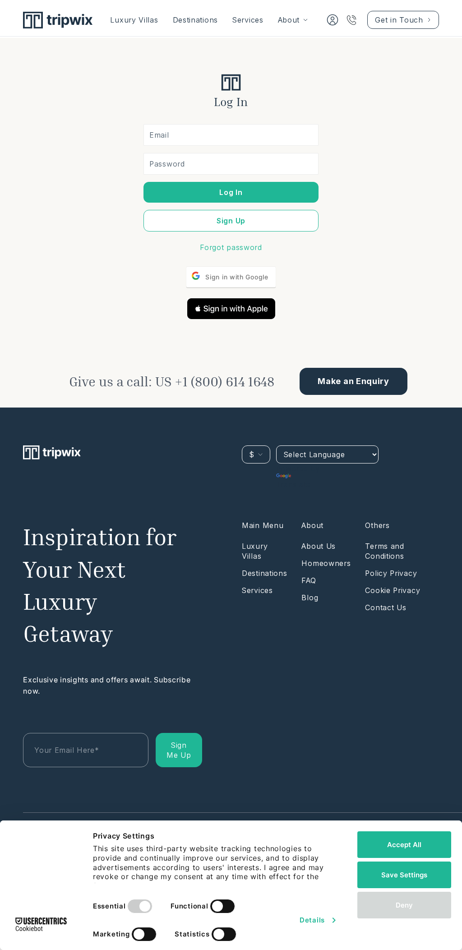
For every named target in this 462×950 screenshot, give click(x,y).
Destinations (195, 19)
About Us (318, 546)
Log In (230, 192)
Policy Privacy (391, 573)
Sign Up (231, 220)
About (289, 19)
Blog (309, 597)
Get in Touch (399, 19)
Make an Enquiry (353, 381)
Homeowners (326, 563)
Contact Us (385, 607)
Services (247, 19)
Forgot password (231, 247)
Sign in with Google (236, 277)
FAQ (308, 580)
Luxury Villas (134, 19)
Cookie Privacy (392, 590)
